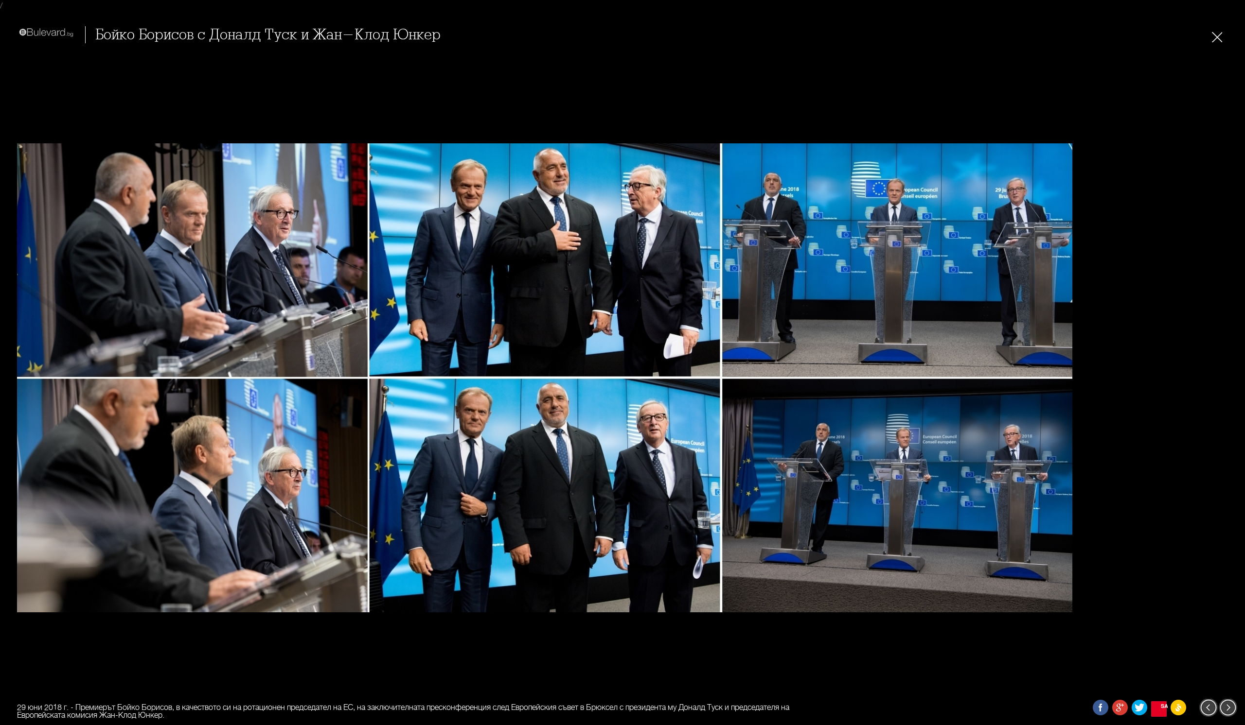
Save (1164, 705)
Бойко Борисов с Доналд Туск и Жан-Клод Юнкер (268, 34)
